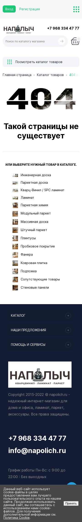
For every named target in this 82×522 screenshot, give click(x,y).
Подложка (29, 271)
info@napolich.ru (37, 450)
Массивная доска (34, 222)
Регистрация (29, 9)
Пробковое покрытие (38, 246)
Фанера (27, 254)
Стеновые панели (35, 287)
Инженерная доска (36, 175)
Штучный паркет (34, 230)
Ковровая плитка (34, 263)
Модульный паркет (36, 213)
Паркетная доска (34, 182)
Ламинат (27, 197)
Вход (9, 9)
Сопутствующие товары (40, 279)
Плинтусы (28, 238)
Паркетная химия (34, 205)
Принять (71, 503)
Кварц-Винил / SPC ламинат (42, 190)
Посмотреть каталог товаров (38, 62)
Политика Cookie (16, 517)
